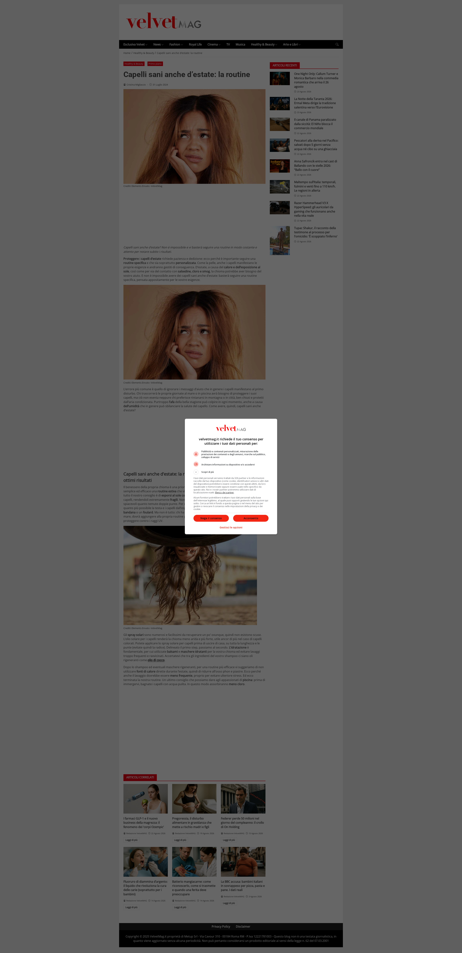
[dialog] (231, 476)
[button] (231, 472)
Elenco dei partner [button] (224, 492)
